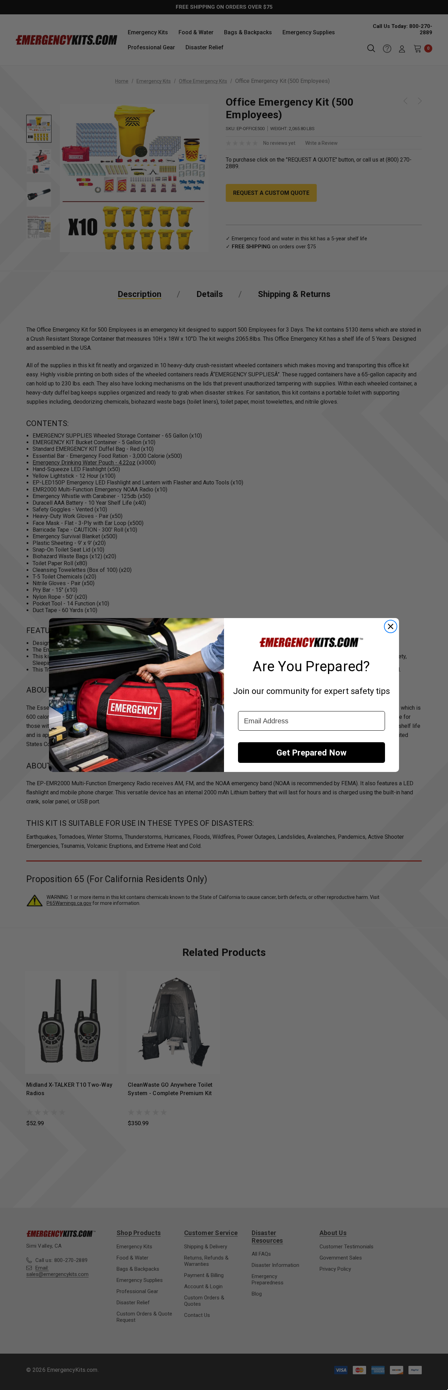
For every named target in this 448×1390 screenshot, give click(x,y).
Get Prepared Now (311, 753)
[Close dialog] (390, 626)
